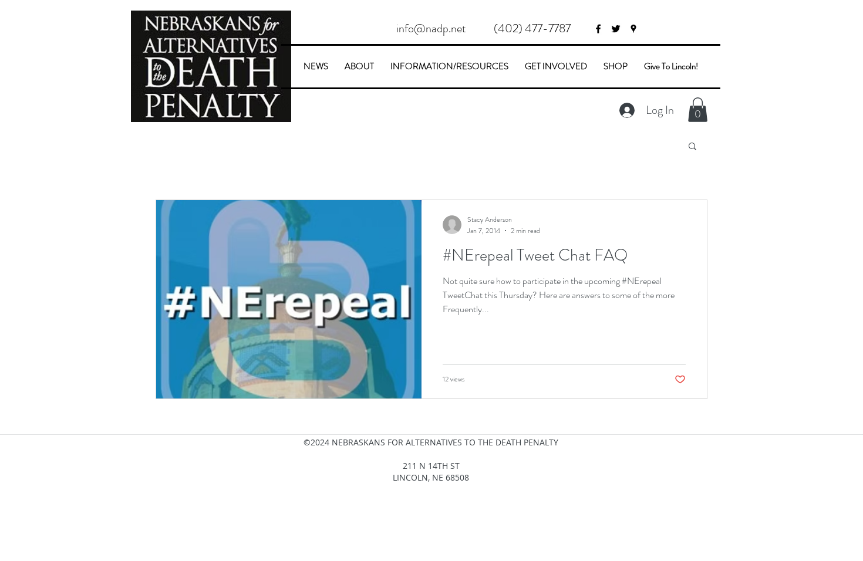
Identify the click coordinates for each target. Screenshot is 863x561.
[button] (532, 28)
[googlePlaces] (633, 29)
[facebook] (598, 29)
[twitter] (616, 29)
